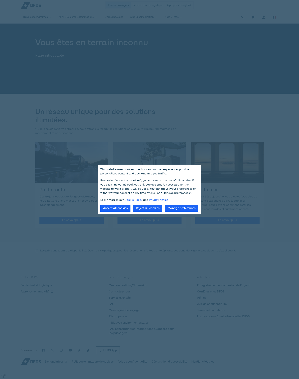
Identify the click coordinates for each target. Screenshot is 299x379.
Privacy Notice (158, 199)
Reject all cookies (148, 208)
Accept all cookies (115, 208)
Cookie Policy (133, 199)
